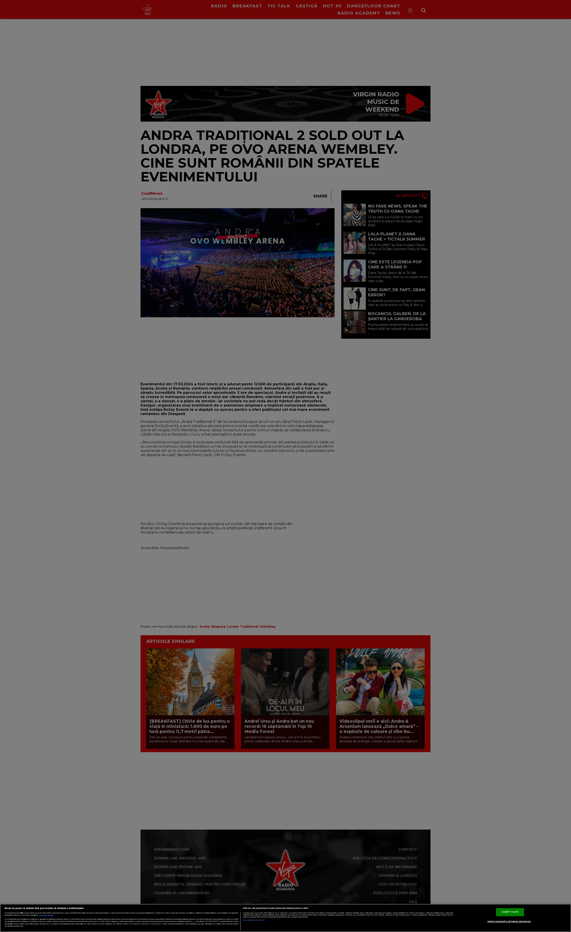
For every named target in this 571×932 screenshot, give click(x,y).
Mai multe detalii (46, 915)
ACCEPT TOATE (510, 912)
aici (193, 921)
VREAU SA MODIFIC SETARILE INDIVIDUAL (509, 921)
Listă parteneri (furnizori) (254, 920)
